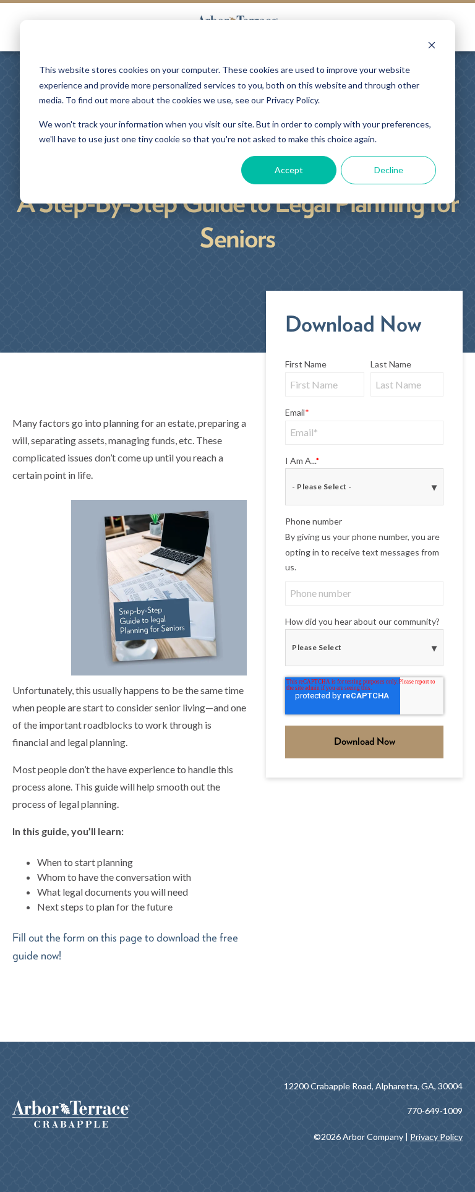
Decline (388, 170)
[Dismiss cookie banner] (431, 46)
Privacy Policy (436, 1136)
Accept (289, 170)
